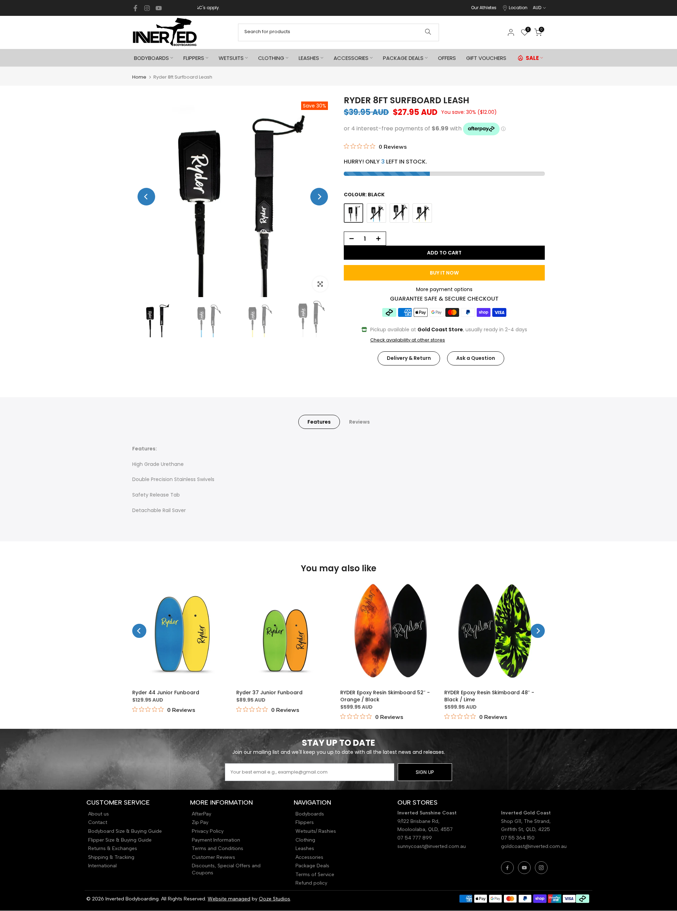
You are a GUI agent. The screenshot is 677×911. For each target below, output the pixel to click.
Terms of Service (314, 875)
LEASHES (309, 58)
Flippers (304, 822)
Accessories (309, 857)
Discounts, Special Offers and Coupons (226, 869)
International (102, 866)
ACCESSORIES (351, 58)
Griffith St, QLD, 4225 (525, 829)
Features (319, 421)
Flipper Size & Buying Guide (120, 840)
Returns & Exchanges (112, 848)
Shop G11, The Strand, (526, 821)
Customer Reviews (213, 857)
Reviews (359, 421)
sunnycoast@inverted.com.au (431, 846)
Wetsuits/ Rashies (315, 831)
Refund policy (311, 883)
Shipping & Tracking (111, 857)
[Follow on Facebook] (135, 8)
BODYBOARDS (151, 58)
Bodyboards (309, 814)
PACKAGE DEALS (403, 58)
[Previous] (146, 196)
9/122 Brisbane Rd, (419, 821)
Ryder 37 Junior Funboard (269, 692)
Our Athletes (483, 8)
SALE (532, 58)
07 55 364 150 (518, 838)
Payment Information (216, 840)
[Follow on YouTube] (158, 8)
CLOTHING (271, 58)
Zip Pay (200, 822)
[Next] (319, 196)
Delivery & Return (409, 358)
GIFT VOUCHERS (486, 58)
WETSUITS (231, 58)
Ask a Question (475, 358)
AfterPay (201, 814)
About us (98, 814)
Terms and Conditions (217, 848)
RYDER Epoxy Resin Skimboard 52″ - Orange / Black (385, 696)
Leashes (304, 848)
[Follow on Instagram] (147, 8)
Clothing (305, 840)
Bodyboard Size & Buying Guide (125, 831)
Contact (97, 822)
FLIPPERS (193, 58)
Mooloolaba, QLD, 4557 (425, 829)
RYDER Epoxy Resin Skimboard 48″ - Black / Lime (489, 696)
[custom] (507, 867)
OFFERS (447, 58)
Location (518, 8)
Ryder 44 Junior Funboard (165, 692)
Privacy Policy (208, 831)
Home (139, 77)
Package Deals (312, 866)
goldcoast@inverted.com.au (534, 846)
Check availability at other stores (407, 340)
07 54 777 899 (414, 838)
